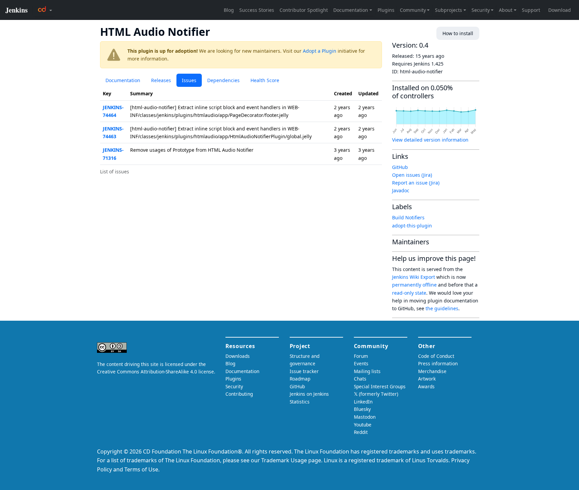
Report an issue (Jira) (415, 182)
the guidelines (442, 308)
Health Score (264, 80)
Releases (161, 80)
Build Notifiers (408, 217)
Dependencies (223, 80)
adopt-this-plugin (412, 225)
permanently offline (414, 284)
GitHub (400, 167)
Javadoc (400, 190)
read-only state (409, 293)
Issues (189, 80)
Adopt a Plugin (319, 51)
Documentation (122, 80)
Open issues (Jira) (412, 175)
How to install (457, 33)
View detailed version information (430, 140)
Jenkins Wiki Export (413, 277)
